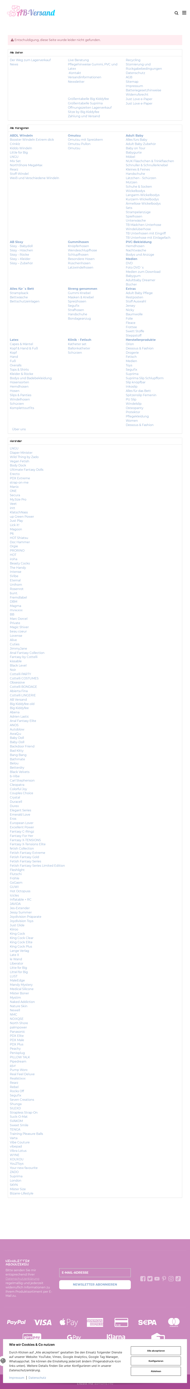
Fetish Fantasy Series (25, 861)
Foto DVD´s (135, 267)
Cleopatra (17, 785)
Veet (13, 504)
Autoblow (17, 729)
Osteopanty (134, 408)
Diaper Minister (21, 452)
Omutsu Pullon (79, 144)
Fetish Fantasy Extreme (27, 853)
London (15, 1180)
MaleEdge (17, 980)
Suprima (132, 374)
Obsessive (17, 682)
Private (15, 623)
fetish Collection (22, 848)
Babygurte (134, 152)
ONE (13, 491)
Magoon (16, 529)
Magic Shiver (19, 627)
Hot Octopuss (20, 891)
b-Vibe (15, 776)
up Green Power (22, 516)
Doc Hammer (20, 542)
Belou (14, 763)
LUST (13, 976)
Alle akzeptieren (156, 1350)
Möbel (130, 157)
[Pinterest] (164, 1279)
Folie (129, 318)
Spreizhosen (77, 301)
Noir (13, 670)
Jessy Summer (21, 912)
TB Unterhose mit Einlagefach (148, 237)
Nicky (130, 310)
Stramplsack (19, 293)
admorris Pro (103, 1383)
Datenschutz (37, 1377)
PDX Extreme (20, 478)
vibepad (16, 1146)
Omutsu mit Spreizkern (85, 139)
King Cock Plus (21, 946)
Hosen (14, 391)
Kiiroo (14, 929)
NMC (13, 1014)
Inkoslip (131, 386)
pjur (13, 1065)
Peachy (15, 1048)
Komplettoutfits (22, 408)
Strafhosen (76, 310)
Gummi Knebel (79, 293)
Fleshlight (17, 870)
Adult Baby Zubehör (141, 144)
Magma (15, 606)
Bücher (131, 284)
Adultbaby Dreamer (140, 280)
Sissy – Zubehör (21, 263)
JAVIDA (15, 904)
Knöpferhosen (78, 246)
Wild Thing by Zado (24, 457)
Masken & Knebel (81, 297)
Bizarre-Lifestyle (21, 1193)
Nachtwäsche (136, 250)
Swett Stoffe (135, 331)
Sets (129, 208)
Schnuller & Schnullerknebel (147, 165)
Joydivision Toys (21, 921)
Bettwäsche (19, 297)
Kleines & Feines (138, 169)
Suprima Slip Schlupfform (145, 378)
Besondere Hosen (81, 259)
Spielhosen (134, 216)
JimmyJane (18, 648)
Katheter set (77, 344)
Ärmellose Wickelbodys (143, 203)
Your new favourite (24, 1168)
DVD (129, 263)
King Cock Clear (21, 938)
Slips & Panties (20, 395)
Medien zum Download (143, 272)
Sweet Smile (19, 1125)
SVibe (14, 576)
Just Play (16, 521)
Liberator (16, 963)
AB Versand (18, 699)
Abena (14, 712)
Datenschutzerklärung (22, 1279)
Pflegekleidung (137, 416)
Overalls (16, 365)
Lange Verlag (19, 951)
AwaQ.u (15, 733)
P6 (12, 533)
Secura (15, 495)
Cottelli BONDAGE (23, 687)
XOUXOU (17, 1159)
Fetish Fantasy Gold (24, 857)
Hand (14, 357)
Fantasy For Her (21, 836)
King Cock (17, 933)
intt (12, 508)
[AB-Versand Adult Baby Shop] (31, 13)
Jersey (130, 305)
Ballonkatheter (79, 348)
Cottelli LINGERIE (23, 695)
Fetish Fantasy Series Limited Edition (37, 865)
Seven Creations (22, 1099)
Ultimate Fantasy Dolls (26, 469)
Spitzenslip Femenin (141, 395)
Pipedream (18, 1061)
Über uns (18, 429)
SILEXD (15, 1108)
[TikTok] (178, 1279)
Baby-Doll (17, 742)
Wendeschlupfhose (82, 250)
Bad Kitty (17, 750)
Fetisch (131, 357)
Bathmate (17, 759)
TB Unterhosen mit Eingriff (146, 233)
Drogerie (132, 352)
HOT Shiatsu (19, 538)
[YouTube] (157, 1279)
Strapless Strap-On (24, 1112)
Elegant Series (20, 810)
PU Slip (131, 399)
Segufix (73, 305)
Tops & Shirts (19, 369)
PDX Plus (16, 1044)
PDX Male (17, 1040)
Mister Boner (19, 993)
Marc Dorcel (18, 619)
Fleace (130, 323)
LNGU (14, 157)
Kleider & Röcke (21, 374)
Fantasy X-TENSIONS (25, 840)
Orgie (14, 546)
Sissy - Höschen (21, 250)
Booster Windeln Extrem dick (32, 139)
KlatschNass (19, 512)
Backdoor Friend (22, 746)
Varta (13, 1138)
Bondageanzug (79, 318)
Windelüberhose (138, 229)
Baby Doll (17, 738)
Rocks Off (17, 1091)
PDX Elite (17, 1036)
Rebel (14, 1087)
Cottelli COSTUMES (24, 678)
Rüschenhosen (79, 263)
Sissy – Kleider (20, 259)
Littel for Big (19, 972)
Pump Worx (19, 1070)
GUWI (14, 887)
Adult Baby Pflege (139, 293)
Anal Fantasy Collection (27, 653)
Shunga (16, 1104)
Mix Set (15, 161)
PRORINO (17, 550)
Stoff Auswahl (136, 301)
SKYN (14, 1185)
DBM (13, 601)
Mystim (15, 997)
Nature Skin (18, 1006)
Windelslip (134, 403)
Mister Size (18, 1189)
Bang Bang (18, 755)
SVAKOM (16, 1121)
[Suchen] (176, 13)
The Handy (18, 567)
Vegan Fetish (19, 461)
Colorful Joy (18, 789)
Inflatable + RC (21, 899)
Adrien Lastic (19, 716)
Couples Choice (21, 793)
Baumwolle (134, 314)
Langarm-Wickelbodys (143, 195)
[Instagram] (171, 1279)
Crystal (15, 797)
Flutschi (16, 874)
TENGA (15, 1129)
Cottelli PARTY (20, 674)
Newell (15, 1010)
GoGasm (16, 882)
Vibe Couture (20, 1142)
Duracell (16, 802)
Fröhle (14, 878)
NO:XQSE (17, 1019)
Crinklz (15, 144)
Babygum (133, 276)
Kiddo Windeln (21, 148)
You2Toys (17, 1163)
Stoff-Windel (19, 174)
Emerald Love (20, 814)
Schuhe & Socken (139, 186)
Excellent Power (22, 827)
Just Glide (17, 925)
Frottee (131, 327)
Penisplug (17, 1053)
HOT (13, 555)
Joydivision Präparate (25, 916)
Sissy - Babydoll (21, 246)
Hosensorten (19, 382)
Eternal (15, 580)
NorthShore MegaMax (26, 165)
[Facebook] (142, 1279)
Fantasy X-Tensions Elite (28, 844)
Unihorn (16, 584)
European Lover (21, 823)
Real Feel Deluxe (22, 1074)
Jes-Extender (20, 908)
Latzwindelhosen (80, 267)
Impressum (16, 1377)
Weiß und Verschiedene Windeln (34, 178)
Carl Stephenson (22, 780)
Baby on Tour (135, 148)
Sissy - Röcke (19, 254)
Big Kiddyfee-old (22, 704)
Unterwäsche (136, 220)
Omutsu (74, 148)
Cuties (14, 644)
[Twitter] (150, 1279)
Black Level (18, 665)
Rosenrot (17, 589)
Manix (14, 487)
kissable (16, 661)
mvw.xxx (16, 610)
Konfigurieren (156, 1361)
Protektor (133, 412)
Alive (13, 640)
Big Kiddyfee (19, 708)
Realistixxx (18, 1078)
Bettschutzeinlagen (25, 301)
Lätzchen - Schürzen (141, 178)
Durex (14, 806)
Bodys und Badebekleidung (31, 378)
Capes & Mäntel (21, 344)
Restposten (134, 297)
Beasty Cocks (20, 563)
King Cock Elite (21, 942)
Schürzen (17, 403)
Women (132, 420)
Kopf (13, 352)
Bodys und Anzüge (140, 254)
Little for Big (19, 152)
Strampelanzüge (138, 212)
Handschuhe (135, 174)
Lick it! (14, 525)
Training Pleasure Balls (26, 1134)
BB (12, 614)
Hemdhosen (135, 246)
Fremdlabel (18, 597)
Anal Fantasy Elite (23, 721)
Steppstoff (133, 335)
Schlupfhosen (78, 254)
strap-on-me (19, 482)
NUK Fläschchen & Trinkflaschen (150, 161)
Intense (15, 572)
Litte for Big (18, 968)
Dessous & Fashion (140, 348)
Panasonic (17, 1031)
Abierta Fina (19, 691)
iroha (13, 559)
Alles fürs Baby (136, 139)
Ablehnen (156, 1371)
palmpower (18, 1027)
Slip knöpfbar (135, 382)
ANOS (14, 725)
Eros (13, 818)
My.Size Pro (18, 499)
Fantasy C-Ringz (22, 831)
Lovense (16, 635)
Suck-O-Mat (19, 1116)
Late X (14, 955)
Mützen (131, 182)
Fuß (13, 361)
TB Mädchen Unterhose (143, 225)
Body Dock (18, 465)
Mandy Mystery (21, 984)
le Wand (16, 959)
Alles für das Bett (138, 391)
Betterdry (17, 767)
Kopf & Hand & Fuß (24, 348)
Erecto (15, 474)
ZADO (14, 1172)
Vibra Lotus (18, 1151)
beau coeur (18, 631)
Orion (130, 344)
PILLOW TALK (20, 1057)
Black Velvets (20, 772)
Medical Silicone (22, 989)
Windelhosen (20, 399)
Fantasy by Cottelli (23, 657)
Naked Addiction (22, 1002)
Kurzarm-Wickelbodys (142, 199)
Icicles (14, 895)
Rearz (14, 169)
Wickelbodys (135, 191)
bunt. (14, 593)
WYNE (14, 1155)
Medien (131, 361)
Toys (129, 365)
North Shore (19, 1023)
